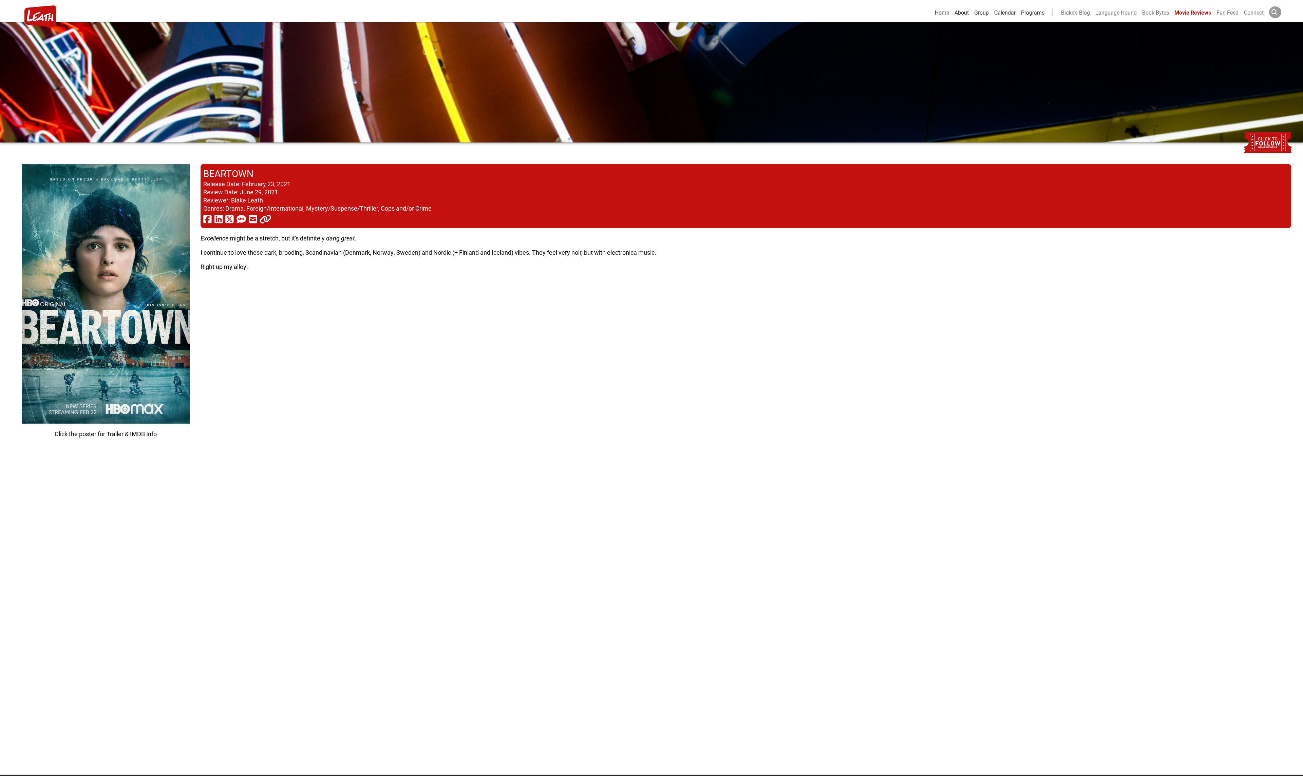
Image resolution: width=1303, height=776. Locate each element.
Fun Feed (1227, 12)
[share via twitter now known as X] (229, 218)
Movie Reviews (1192, 12)
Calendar (1005, 12)
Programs (1032, 12)
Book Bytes (1155, 12)
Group (981, 12)
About (962, 12)
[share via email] (253, 218)
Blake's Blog (1075, 12)
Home (942, 12)
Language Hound (1116, 12)
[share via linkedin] (218, 218)
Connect (1254, 12)
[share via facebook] (207, 218)
